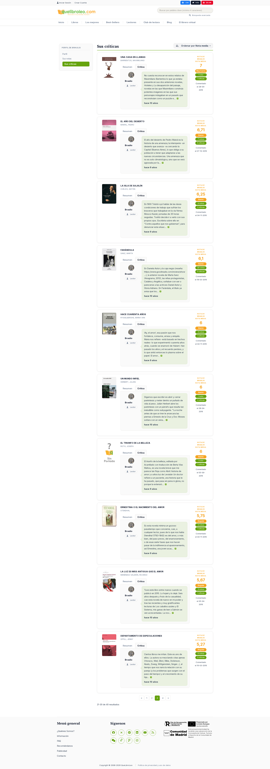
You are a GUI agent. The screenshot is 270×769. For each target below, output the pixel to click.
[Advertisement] (135, 35)
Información (62, 736)
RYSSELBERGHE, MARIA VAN (133, 317)
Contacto (61, 756)
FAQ (59, 741)
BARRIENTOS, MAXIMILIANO (133, 60)
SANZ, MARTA (127, 253)
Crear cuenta (81, 3)
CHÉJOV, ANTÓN (128, 189)
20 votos (201, 268)
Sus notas (66, 58)
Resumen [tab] (127, 67)
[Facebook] (113, 733)
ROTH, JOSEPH (127, 446)
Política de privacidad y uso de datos (154, 765)
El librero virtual (187, 22)
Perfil (64, 54)
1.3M (187, 3)
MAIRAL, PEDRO (127, 125)
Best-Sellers (112, 22)
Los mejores (92, 22)
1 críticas (200, 79)
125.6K (209, 3)
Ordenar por (194, 45)
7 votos (201, 139)
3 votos (201, 332)
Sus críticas (70, 64)
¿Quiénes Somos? (65, 731)
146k (197, 3)
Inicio (61, 22)
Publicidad (62, 751)
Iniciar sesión (65, 3)
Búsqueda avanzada (201, 15)
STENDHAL (125, 510)
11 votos (201, 653)
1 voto (200, 75)
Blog (169, 22)
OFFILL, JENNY (127, 639)
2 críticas (201, 207)
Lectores (131, 22)
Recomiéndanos (65, 746)
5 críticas (201, 143)
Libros (74, 22)
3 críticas (201, 657)
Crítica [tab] (140, 67)
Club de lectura (152, 22)
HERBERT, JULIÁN (128, 382)
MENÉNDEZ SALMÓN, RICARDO (134, 575)
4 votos (201, 203)
